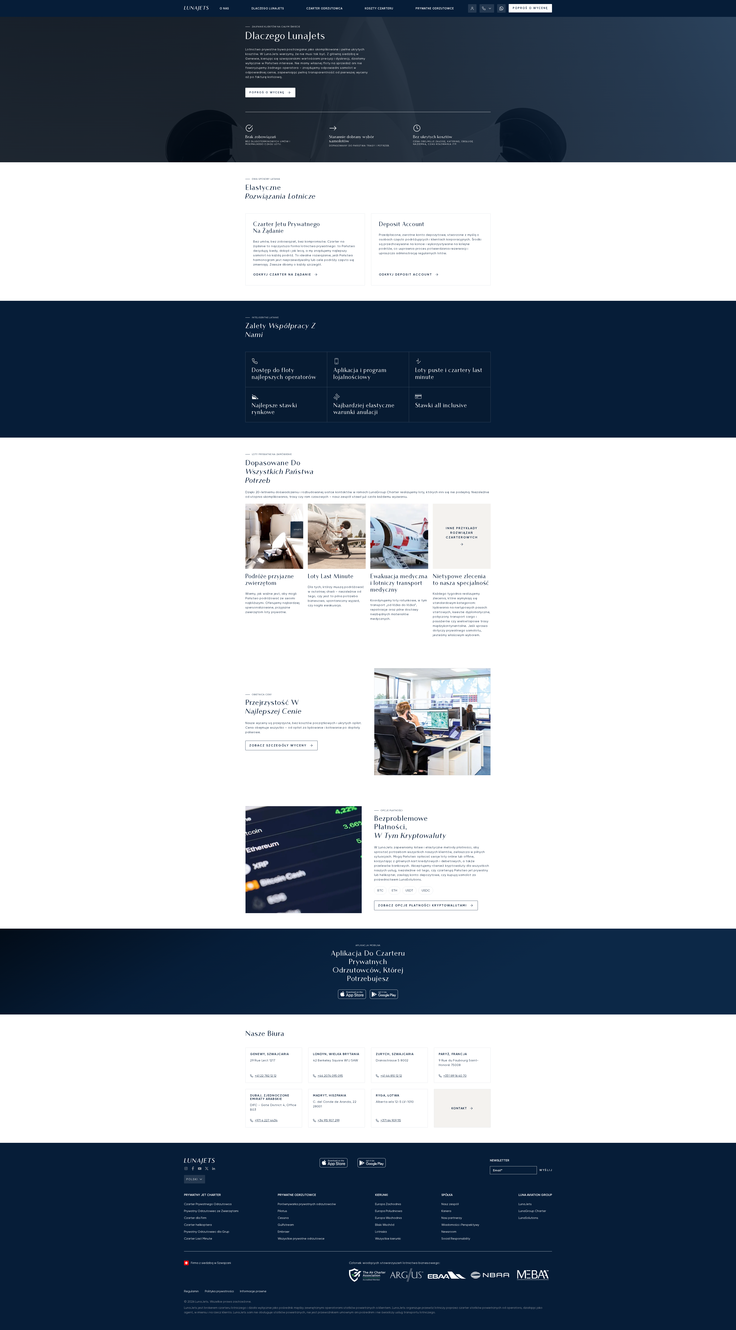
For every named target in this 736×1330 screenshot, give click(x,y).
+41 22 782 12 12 (265, 1075)
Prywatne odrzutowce (435, 8)
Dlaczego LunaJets (267, 8)
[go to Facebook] (193, 1168)
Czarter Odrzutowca (324, 8)
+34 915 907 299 (328, 1120)
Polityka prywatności (219, 1291)
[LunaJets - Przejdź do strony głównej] (196, 8)
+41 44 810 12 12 (391, 1075)
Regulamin (191, 1291)
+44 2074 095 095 (330, 1075)
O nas (224, 8)
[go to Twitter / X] (207, 1168)
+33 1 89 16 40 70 (455, 1075)
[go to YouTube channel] (200, 1168)
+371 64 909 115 (390, 1120)
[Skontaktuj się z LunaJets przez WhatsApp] (501, 8)
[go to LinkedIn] (213, 1168)
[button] (487, 8)
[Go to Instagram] (186, 1168)
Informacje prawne (253, 1291)
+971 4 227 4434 (266, 1120)
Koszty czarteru (379, 8)
